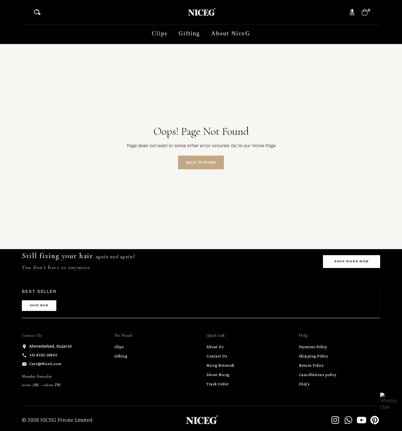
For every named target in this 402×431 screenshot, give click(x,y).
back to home (201, 162)
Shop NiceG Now (351, 261)
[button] (38, 12)
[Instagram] (335, 420)
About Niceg (217, 374)
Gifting (120, 356)
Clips (119, 347)
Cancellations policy (318, 374)
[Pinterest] (374, 420)
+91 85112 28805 (43, 355)
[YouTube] (361, 420)
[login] (352, 12)
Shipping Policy (313, 356)
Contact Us (216, 356)
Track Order (217, 384)
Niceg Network (220, 365)
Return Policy (311, 365)
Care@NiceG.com (45, 364)
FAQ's (304, 384)
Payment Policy (313, 347)
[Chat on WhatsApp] (388, 401)
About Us (214, 347)
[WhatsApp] (348, 420)
